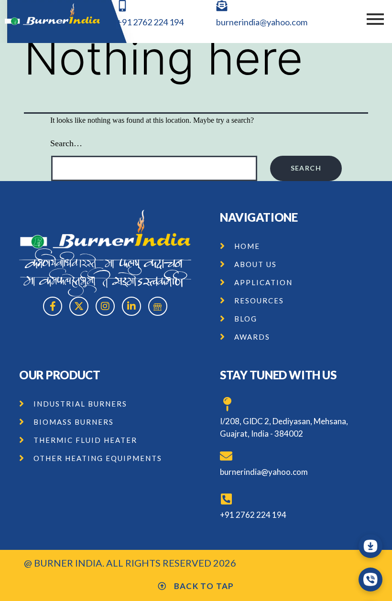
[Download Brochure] (370, 546)
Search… (66, 143)
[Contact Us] (370, 579)
